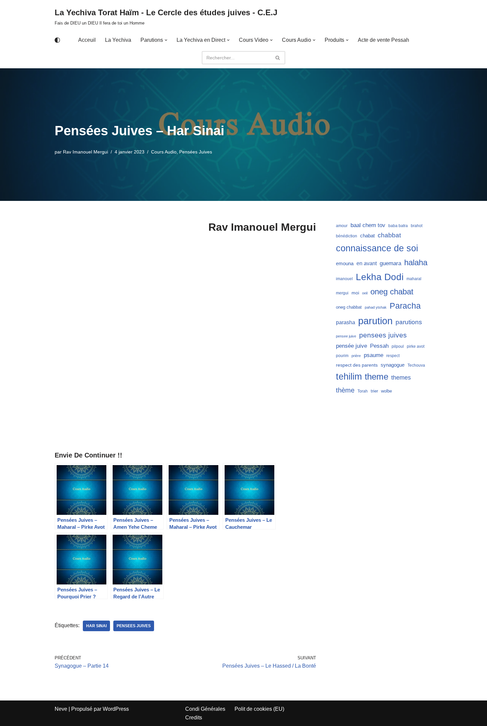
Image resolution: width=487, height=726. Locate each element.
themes (401, 377)
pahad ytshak (376, 307)
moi (355, 292)
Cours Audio (164, 151)
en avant (366, 263)
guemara (390, 263)
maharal (413, 278)
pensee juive (346, 336)
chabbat (389, 235)
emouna (344, 263)
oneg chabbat (349, 307)
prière (356, 356)
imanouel (344, 278)
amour (342, 225)
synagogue (393, 365)
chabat (367, 235)
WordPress (116, 709)
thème (345, 390)
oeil (364, 293)
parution (375, 320)
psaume (373, 355)
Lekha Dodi (380, 277)
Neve (61, 709)
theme (376, 377)
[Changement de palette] (57, 40)
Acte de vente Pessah (383, 40)
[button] (166, 40)
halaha (415, 262)
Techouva (416, 365)
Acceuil (87, 40)
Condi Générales (205, 709)
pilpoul (398, 346)
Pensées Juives (195, 151)
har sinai (96, 626)
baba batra (398, 225)
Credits (193, 717)
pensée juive (351, 346)
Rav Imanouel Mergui (85, 151)
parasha (345, 322)
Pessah (379, 345)
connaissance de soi (377, 248)
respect (393, 355)
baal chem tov (368, 225)
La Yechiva (118, 40)
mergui (342, 293)
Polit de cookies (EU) (259, 709)
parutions (409, 322)
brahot (416, 225)
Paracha (405, 305)
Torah (362, 391)
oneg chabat (391, 291)
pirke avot (415, 346)
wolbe (386, 391)
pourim (342, 355)
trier (374, 391)
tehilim (349, 377)
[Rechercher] (277, 57)
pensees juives (134, 626)
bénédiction (346, 236)
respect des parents (357, 365)
